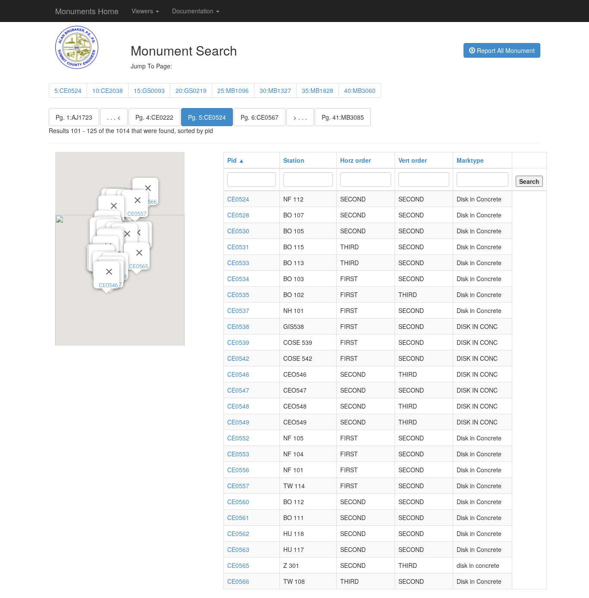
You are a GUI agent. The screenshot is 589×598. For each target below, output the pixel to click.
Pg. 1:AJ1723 (74, 117)
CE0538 (238, 326)
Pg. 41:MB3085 (343, 117)
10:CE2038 (107, 90)
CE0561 (238, 517)
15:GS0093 (149, 90)
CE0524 (238, 199)
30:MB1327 (275, 90)
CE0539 (238, 342)
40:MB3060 (360, 90)
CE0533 (238, 262)
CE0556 (238, 469)
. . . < (114, 117)
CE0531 (238, 246)
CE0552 (238, 438)
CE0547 (238, 390)
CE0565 (138, 266)
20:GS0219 (191, 90)
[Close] (113, 205)
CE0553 (238, 453)
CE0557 (136, 214)
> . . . (300, 117)
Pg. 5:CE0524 (207, 117)
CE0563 (238, 549)
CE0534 (238, 278)
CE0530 (238, 230)
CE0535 (238, 294)
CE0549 (238, 422)
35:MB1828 (317, 90)
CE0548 (238, 406)
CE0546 (108, 285)
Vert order (412, 160)
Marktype (470, 160)
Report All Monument (505, 50)
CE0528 (238, 215)
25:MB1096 (233, 90)
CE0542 (238, 358)
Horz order (355, 160)
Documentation (193, 10)
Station (293, 160)
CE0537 (238, 310)
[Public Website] (76, 46)
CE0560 (238, 501)
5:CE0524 (67, 90)
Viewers (143, 10)
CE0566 (238, 581)
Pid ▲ (235, 160)
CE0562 (238, 533)
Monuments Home (87, 10)
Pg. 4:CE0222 (154, 117)
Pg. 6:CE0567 (260, 117)
